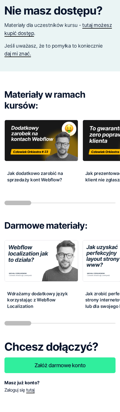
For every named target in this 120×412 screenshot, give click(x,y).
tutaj (30, 390)
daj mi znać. (17, 54)
